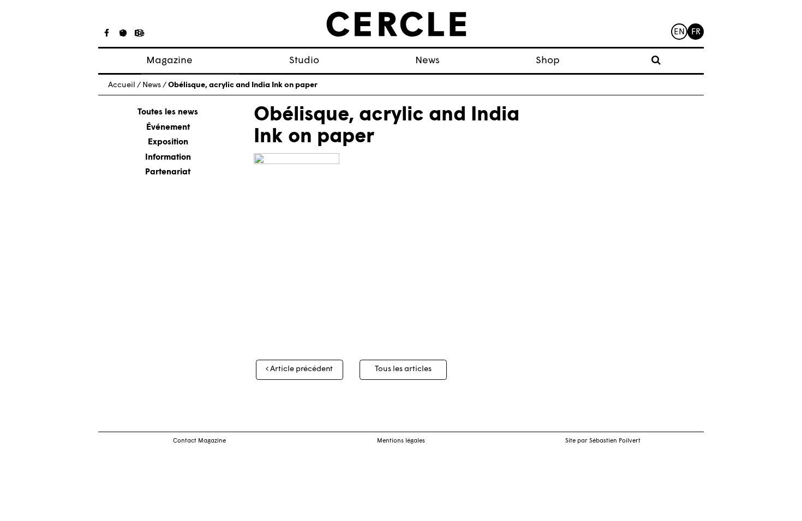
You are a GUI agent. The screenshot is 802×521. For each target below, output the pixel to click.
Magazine (169, 61)
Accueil (121, 85)
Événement (168, 128)
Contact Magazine (199, 441)
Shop (548, 61)
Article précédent (300, 369)
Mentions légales (401, 441)
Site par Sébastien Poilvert (603, 441)
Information (168, 158)
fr (696, 32)
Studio (304, 61)
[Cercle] (396, 24)
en (679, 32)
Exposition (168, 142)
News (427, 61)
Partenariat (167, 172)
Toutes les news (167, 112)
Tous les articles (403, 369)
